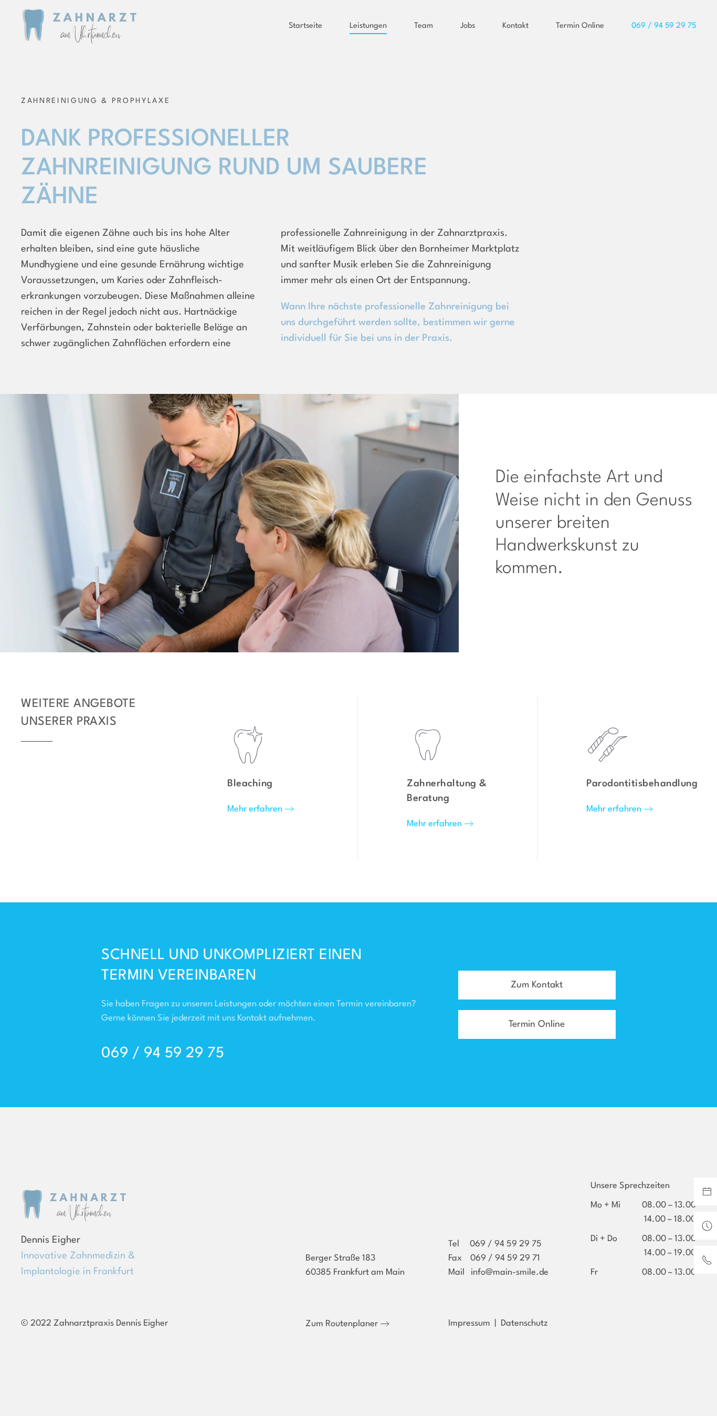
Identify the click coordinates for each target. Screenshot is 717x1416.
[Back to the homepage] (78, 26)
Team (423, 26)
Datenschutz (524, 1323)
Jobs (467, 26)
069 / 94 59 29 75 (163, 1053)
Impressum (469, 1323)
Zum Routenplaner (341, 1323)
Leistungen (368, 26)
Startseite (305, 26)
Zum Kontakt (537, 985)
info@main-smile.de (510, 1272)
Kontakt (515, 26)
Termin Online (580, 26)
